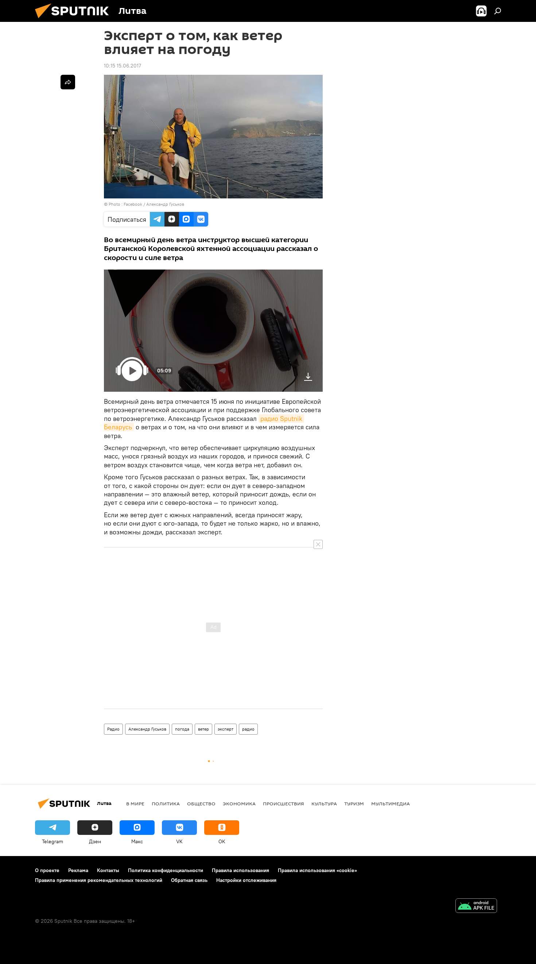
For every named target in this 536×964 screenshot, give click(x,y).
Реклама (78, 870)
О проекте (47, 870)
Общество (201, 803)
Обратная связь (189, 880)
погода (182, 729)
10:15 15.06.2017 (122, 65)
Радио (113, 729)
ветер (203, 729)
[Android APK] (476, 906)
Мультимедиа (390, 803)
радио (248, 729)
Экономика (239, 803)
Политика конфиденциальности (165, 870)
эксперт (225, 729)
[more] (68, 82)
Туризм (354, 803)
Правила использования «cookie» (317, 870)
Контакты (108, 870)
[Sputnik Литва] (75, 20)
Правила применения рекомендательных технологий (98, 880)
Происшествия (283, 803)
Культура (324, 803)
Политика (166, 803)
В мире (135, 803)
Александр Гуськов (147, 729)
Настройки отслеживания (246, 880)
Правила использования (240, 870)
